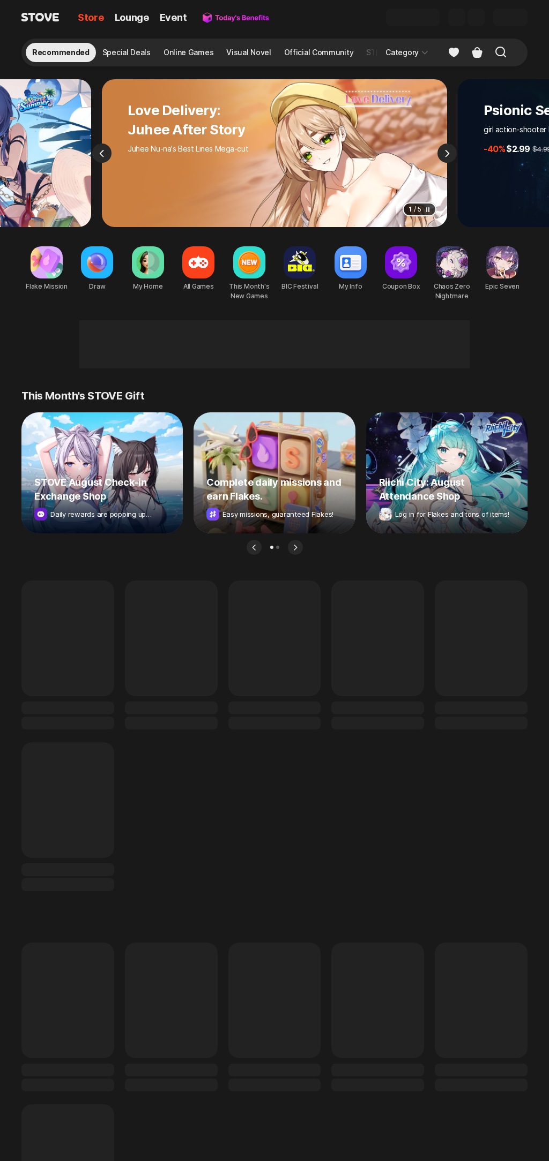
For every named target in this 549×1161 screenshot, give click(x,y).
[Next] (447, 153)
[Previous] (102, 153)
